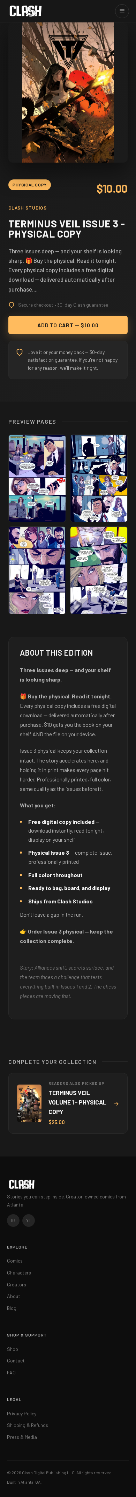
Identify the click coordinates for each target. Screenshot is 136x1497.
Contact (16, 1360)
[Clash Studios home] (25, 11)
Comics (15, 1261)
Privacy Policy (21, 1413)
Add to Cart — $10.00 (68, 325)
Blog (11, 1308)
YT (28, 1220)
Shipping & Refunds (27, 1425)
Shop (12, 1349)
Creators (16, 1284)
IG (13, 1220)
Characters (19, 1273)
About (13, 1296)
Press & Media (22, 1437)
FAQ (11, 1372)
